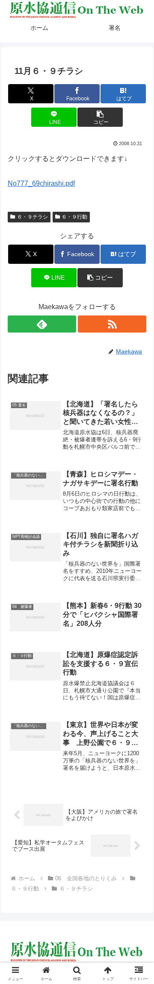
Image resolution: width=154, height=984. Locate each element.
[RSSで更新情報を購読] (112, 324)
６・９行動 (74, 217)
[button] (99, 117)
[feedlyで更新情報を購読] (42, 324)
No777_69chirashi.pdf (41, 183)
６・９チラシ (32, 217)
